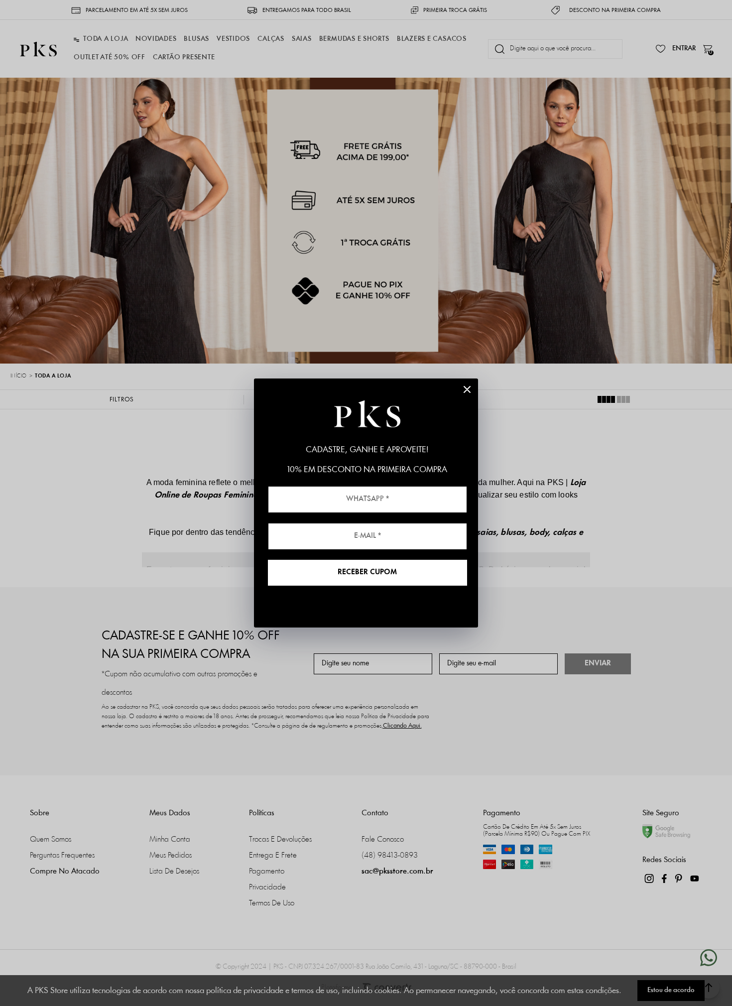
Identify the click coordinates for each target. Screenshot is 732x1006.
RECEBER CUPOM (367, 572)
